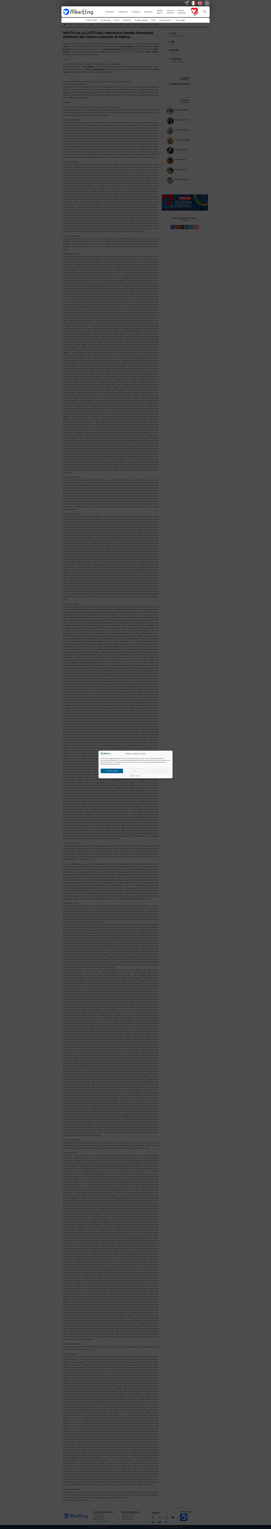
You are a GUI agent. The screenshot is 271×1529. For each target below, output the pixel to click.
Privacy (138, 775)
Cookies (132, 775)
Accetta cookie (112, 771)
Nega (135, 771)
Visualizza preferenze (159, 771)
